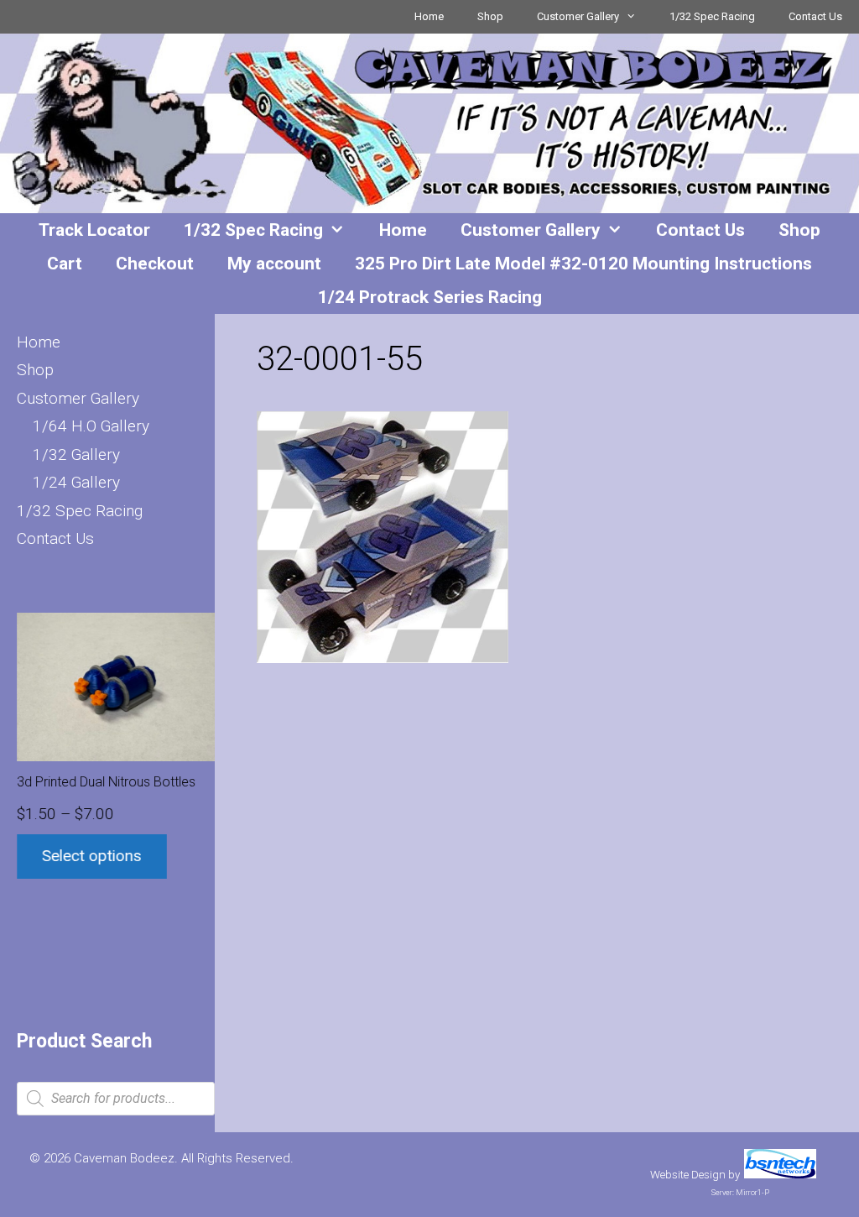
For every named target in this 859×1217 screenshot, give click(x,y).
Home (429, 16)
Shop (490, 16)
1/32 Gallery (76, 454)
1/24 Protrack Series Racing (430, 297)
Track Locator (94, 230)
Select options (92, 855)
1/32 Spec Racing (712, 16)
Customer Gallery (578, 16)
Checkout (155, 263)
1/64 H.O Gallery (91, 426)
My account (274, 263)
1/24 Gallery (76, 482)
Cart (64, 263)
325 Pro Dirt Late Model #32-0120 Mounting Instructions (583, 263)
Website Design (688, 1174)
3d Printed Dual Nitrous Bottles (106, 782)
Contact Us (815, 16)
